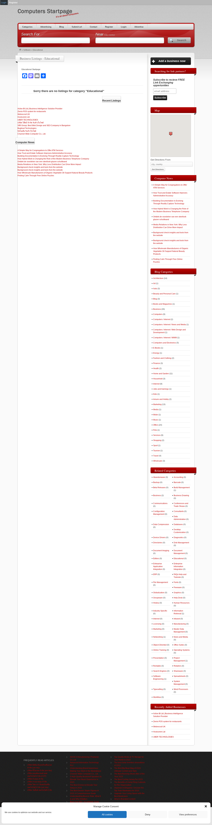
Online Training (159, 650)
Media (155, 409)
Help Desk (178, 598)
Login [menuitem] (4, 2)
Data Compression (161, 524)
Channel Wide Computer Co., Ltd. (32, 134)
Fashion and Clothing (162, 358)
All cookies (107, 814)
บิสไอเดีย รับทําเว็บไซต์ (27, 131)
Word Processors (181, 689)
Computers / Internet (161, 319)
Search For (30, 34)
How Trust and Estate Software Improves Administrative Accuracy (45, 153)
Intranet (177, 619)
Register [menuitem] (13, 2)
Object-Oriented (160, 645)
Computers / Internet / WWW (165, 338)
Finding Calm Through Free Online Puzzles (36, 175)
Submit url (77, 27)
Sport (155, 445)
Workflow (157, 697)
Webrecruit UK (24, 114)
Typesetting (158, 689)
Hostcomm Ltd (24, 117)
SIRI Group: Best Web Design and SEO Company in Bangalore (44, 125)
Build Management (182, 487)
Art (154, 283)
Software (27, 50)
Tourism (156, 451)
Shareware (178, 671)
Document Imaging (161, 550)
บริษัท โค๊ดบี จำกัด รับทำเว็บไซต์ (31, 123)
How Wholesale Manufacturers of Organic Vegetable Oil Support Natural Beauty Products (55, 173)
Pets (155, 430)
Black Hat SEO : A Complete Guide (84, 802)
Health (156, 368)
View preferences (188, 814)
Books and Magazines (162, 304)
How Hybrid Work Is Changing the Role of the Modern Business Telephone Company (53, 159)
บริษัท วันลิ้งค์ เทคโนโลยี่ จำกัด (39, 790)
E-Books (156, 348)
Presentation (158, 658)
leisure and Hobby (161, 399)
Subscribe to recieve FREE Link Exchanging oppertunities (169, 82)
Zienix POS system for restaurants (32, 111)
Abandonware (159, 477)
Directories (157, 543)
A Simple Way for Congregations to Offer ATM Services (40, 150)
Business (157, 309)
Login (123, 27)
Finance (156, 363)
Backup (156, 482)
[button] (205, 806)
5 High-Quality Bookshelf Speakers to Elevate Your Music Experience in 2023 (85, 779)
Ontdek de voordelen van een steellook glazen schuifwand (42, 161)
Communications (160, 503)
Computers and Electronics (164, 343)
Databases (178, 524)
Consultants (179, 511)
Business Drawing (181, 495)
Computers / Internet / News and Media (169, 324)
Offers (155, 425)
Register (109, 27)
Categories (27, 27)
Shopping (157, 440)
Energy (156, 353)
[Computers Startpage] (20, 50)
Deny (147, 814)
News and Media (181, 637)
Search (181, 40)
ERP (155, 574)
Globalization (158, 593)
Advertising (45, 27)
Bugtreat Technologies (27, 128)
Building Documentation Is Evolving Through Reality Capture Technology (48, 156)
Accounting (178, 477)
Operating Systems (182, 650)
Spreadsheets (179, 676)
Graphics (177, 593)
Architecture (158, 278)
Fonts (176, 582)
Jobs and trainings (161, 389)
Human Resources (181, 603)
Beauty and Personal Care (164, 294)
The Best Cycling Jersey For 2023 (128, 779)
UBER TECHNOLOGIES (28, 120)
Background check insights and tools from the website (40, 167)
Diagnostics (179, 537)
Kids (155, 394)
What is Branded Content (124, 799)
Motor (155, 415)
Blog (61, 27)
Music (155, 420)
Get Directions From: (161, 159)
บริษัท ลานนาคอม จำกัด (37, 782)
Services (156, 435)
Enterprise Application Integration (158, 566)
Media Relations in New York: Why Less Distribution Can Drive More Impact (49, 164)
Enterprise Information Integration (178, 566)
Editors (156, 558)
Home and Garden (161, 373)
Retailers (177, 666)
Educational (179, 558)
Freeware (178, 587)
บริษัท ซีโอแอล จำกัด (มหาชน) (39, 770)
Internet (156, 384)
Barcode (177, 482)
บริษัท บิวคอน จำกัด (35, 779)
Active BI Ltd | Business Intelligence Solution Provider (40, 109)
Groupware (158, 598)
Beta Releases (159, 487)
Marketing (157, 404)
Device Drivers (159, 537)
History (156, 603)
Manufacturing (180, 624)
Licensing (157, 624)
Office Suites (179, 645)
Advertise (138, 27)
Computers (157, 314)
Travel (155, 456)
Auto (155, 289)
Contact (93, 27)
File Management (160, 582)
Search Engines (160, 671)
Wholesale (157, 461)
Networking (158, 637)
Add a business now (171, 61)
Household (157, 379)
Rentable (157, 666)
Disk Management (181, 543)
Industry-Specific (160, 611)
